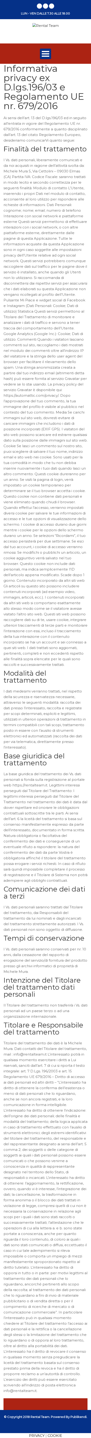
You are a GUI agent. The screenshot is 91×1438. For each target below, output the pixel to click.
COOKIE (55, 1435)
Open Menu (45, 54)
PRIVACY (37, 1435)
